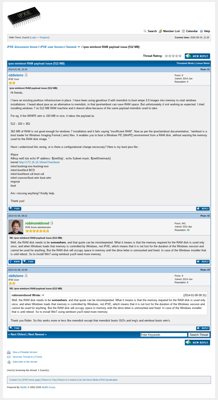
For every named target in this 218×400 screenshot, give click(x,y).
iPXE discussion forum (22, 47)
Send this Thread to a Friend (27, 357)
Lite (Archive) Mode (88, 380)
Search (152, 31)
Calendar (192, 31)
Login (33, 37)
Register (44, 37)
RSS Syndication (109, 380)
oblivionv (16, 75)
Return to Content (67, 380)
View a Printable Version (25, 352)
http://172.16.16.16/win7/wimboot (39, 162)
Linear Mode (203, 63)
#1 (208, 69)
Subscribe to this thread (25, 361)
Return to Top (49, 380)
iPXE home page (31, 380)
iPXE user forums (52, 47)
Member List (171, 31)
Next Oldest (18, 334)
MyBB (23, 387)
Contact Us (15, 380)
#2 (208, 215)
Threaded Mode (185, 63)
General (71, 47)
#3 (208, 270)
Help (207, 31)
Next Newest (36, 334)
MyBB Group (48, 387)
